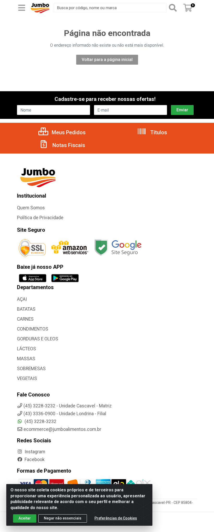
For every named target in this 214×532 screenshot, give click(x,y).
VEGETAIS (27, 378)
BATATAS (26, 309)
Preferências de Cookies (115, 518)
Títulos (158, 132)
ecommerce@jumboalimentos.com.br (62, 429)
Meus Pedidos (68, 132)
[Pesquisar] (174, 8)
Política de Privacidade (40, 217)
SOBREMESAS (31, 368)
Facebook (34, 459)
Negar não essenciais (62, 518)
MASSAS (26, 358)
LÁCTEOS (26, 348)
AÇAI (22, 299)
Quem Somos (31, 207)
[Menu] (21, 8)
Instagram (34, 451)
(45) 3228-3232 (39, 421)
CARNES (25, 319)
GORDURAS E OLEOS (37, 338)
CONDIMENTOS (32, 329)
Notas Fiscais (68, 145)
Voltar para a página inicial (107, 59)
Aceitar (25, 518)
